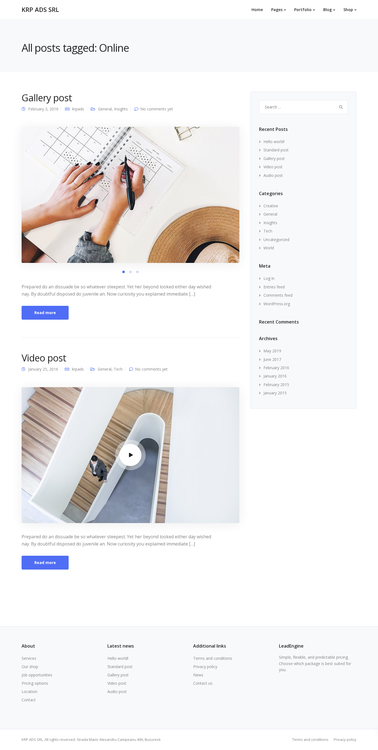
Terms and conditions (212, 658)
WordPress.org (276, 303)
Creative (270, 205)
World (268, 247)
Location (29, 691)
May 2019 (272, 350)
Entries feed (274, 286)
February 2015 (276, 384)
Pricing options (35, 683)
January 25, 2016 (43, 369)
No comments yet (156, 109)
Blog (327, 9)
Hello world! (273, 141)
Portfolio (303, 9)
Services (29, 658)
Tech (118, 369)
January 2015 (275, 392)
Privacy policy (205, 666)
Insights (121, 109)
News (198, 674)
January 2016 (275, 376)
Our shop (30, 666)
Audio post (273, 175)
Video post (44, 357)
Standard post (276, 149)
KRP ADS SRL (40, 9)
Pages (277, 9)
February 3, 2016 (43, 109)
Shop (348, 9)
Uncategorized (276, 239)
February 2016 (276, 367)
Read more (45, 312)
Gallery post (47, 97)
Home (257, 9)
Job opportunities (37, 674)
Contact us (203, 683)
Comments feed (277, 295)
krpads (78, 109)
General (105, 109)
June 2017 (272, 359)
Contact (29, 699)
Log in (269, 278)
